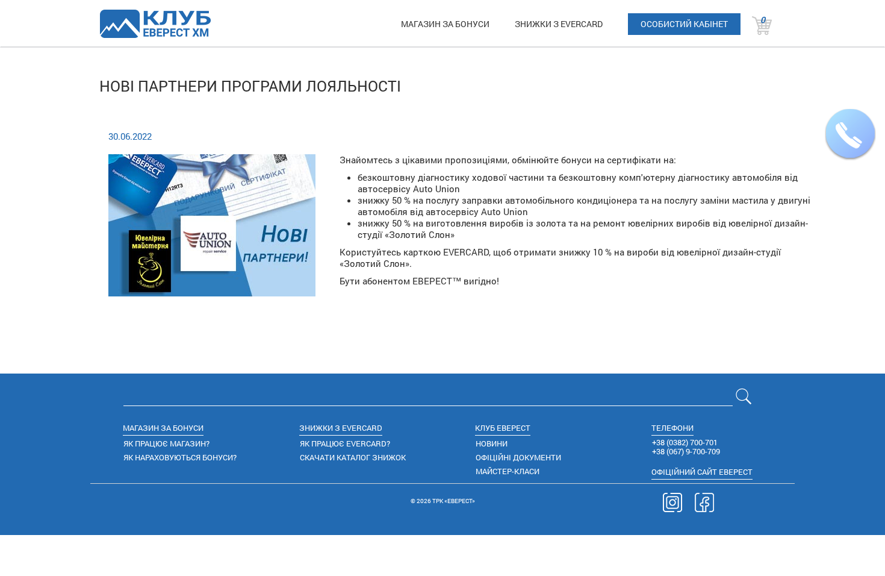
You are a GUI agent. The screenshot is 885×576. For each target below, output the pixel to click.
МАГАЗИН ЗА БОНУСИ (445, 24)
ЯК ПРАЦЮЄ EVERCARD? (345, 443)
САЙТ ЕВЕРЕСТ (702, 471)
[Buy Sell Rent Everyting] (155, 23)
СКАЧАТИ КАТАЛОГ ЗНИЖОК (353, 457)
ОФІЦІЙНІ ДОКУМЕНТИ (518, 457)
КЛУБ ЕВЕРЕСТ (502, 427)
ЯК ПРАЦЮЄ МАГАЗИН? (166, 443)
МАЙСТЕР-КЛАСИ (507, 471)
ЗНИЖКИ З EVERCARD (559, 24)
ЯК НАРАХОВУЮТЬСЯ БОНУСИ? (180, 457)
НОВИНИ (492, 443)
